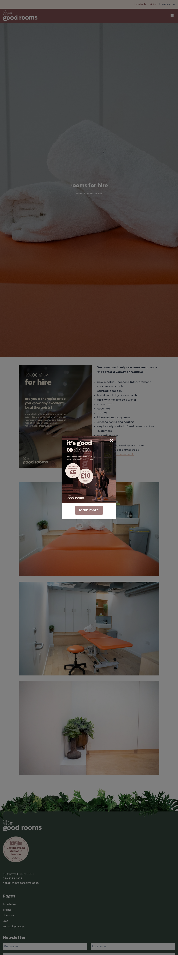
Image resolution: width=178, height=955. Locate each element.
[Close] (111, 440)
